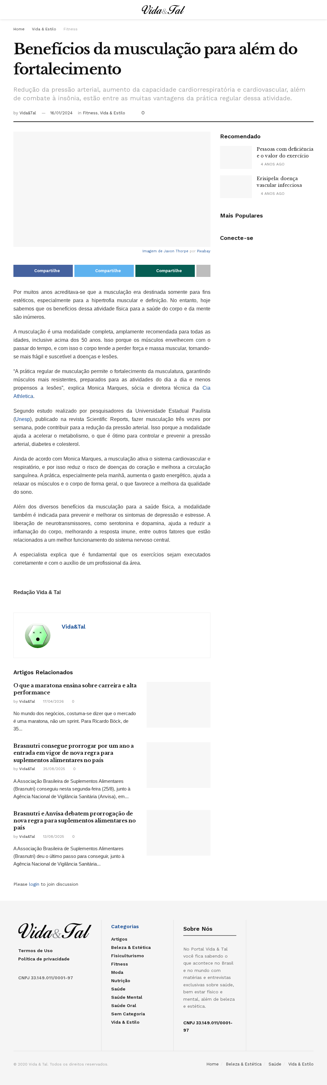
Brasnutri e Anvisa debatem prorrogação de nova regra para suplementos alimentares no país (74, 820)
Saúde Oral (123, 1005)
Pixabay (203, 251)
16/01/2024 (61, 113)
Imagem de (153, 251)
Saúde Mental (126, 997)
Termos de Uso (35, 950)
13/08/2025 (53, 836)
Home (19, 29)
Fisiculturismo (127, 955)
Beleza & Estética (131, 947)
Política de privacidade (44, 958)
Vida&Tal (27, 113)
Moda (117, 972)
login (34, 884)
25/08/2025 (53, 769)
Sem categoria (128, 1013)
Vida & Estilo (44, 29)
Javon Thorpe (176, 251)
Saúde (118, 988)
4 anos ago (272, 164)
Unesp (22, 419)
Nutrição (120, 980)
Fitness (71, 29)
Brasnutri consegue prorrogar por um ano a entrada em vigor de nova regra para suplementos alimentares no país (73, 753)
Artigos (119, 939)
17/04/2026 (53, 701)
